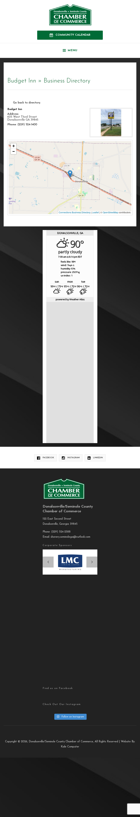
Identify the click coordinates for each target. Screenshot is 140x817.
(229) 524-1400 (27, 124)
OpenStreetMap (110, 212)
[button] (70, 174)
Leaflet (95, 212)
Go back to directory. (27, 102)
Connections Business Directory (74, 212)
